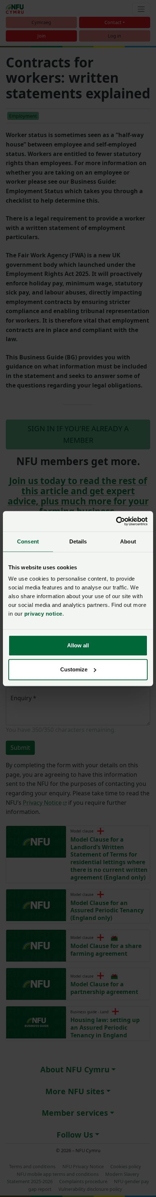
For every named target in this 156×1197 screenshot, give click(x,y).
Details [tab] (78, 541)
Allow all (78, 645)
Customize (73, 669)
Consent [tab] (28, 541)
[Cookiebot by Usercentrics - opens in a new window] (116, 521)
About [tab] (128, 541)
